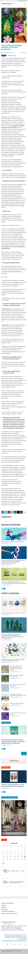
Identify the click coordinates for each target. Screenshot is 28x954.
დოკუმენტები (4, 909)
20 (14, 856)
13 (14, 853)
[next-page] (4, 588)
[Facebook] (2, 512)
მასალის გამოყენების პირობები (9, 913)
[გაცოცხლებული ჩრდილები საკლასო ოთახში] (5, 716)
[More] (24, 512)
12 (10, 853)
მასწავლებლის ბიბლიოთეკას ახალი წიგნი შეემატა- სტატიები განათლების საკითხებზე (13, 741)
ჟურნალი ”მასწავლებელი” (7, 903)
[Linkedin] (15, 512)
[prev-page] (2, 588)
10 (3, 853)
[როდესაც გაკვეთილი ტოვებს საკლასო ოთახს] (5, 678)
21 (18, 856)
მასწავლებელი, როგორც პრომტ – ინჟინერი (13, 613)
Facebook (11, 944)
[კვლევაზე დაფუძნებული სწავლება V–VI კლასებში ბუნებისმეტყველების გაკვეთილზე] (14, 574)
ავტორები (3, 907)
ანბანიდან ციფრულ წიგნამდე (16, 703)
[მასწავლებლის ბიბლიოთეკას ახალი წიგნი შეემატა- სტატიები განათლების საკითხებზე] (14, 731)
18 (7, 856)
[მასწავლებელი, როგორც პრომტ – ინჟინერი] (14, 603)
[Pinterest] (9, 512)
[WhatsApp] (12, 512)
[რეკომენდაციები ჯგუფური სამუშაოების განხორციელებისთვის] (5, 697)
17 (3, 856)
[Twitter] (5, 512)
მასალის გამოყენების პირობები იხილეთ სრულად (14, 940)
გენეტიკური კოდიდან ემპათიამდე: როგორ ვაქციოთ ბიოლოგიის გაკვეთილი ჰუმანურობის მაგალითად (13, 562)
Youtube (25, 944)
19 (10, 856)
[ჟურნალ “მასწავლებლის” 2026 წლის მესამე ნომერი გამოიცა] (14, 776)
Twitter (18, 944)
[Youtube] (21, 944)
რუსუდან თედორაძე (11, 55)
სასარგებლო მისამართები (7, 911)
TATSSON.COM (4, 951)
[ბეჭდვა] (21, 512)
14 (18, 853)
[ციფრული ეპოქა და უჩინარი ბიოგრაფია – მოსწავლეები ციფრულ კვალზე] (14, 650)
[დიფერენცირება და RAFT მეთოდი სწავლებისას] (5, 688)
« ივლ (2, 863)
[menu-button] (25, 4)
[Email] (18, 512)
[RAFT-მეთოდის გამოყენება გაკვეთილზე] (14, 534)
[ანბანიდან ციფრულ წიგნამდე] (5, 706)
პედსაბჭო (3, 905)
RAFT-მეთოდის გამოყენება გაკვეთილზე (12, 541)
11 (7, 853)
